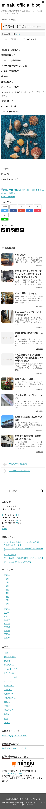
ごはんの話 (9, 665)
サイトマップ (35, 799)
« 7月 (4, 529)
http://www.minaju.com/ (12, 773)
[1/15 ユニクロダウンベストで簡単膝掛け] (7, 316)
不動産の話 (9, 686)
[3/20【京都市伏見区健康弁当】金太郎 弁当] (7, 441)
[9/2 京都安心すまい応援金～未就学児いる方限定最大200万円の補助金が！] (7, 359)
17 (3, 520)
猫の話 (7, 723)
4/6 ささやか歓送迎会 (18, 464)
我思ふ (7, 714)
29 (17, 523)
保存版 (7, 706)
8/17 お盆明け (10, 555)
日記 (18, 34)
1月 (7, 604)
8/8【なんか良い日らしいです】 (18, 562)
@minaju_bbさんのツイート (14, 748)
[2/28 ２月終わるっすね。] (7, 298)
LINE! (5, 215)
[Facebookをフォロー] (8, 230)
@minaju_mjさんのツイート (14, 735)
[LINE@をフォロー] (22, 230)
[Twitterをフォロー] (3, 230)
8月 (7, 579)
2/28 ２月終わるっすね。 (27, 293)
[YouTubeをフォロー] (17, 230)
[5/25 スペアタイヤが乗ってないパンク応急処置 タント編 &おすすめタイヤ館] (7, 276)
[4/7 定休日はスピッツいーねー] (29, 210)
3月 (7, 597)
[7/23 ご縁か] (7, 259)
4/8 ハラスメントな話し (19, 471)
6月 (7, 586)
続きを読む (39, 265)
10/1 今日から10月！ (25, 379)
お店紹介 (8, 661)
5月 (7, 590)
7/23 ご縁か (20, 255)
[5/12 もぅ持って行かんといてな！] (7, 400)
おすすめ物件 (10, 657)
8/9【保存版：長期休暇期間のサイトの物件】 (24, 558)
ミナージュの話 (11, 677)
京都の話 (8, 690)
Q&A (6, 652)
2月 (7, 600)
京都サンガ (9, 694)
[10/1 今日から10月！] (7, 383)
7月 (7, 582)
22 (17, 520)
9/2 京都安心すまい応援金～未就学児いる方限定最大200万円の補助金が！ (29, 357)
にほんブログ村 (8, 197)
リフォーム (9, 681)
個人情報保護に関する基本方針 (17, 799)
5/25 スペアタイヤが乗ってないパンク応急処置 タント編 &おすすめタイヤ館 (28, 274)
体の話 (7, 702)
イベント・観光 (11, 669)
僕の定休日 (9, 710)
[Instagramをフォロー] (13, 230)
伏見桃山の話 (10, 698)
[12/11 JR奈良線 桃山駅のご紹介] (7, 421)
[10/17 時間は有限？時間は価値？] (7, 338)
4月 (7, 593)
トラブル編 (9, 673)
